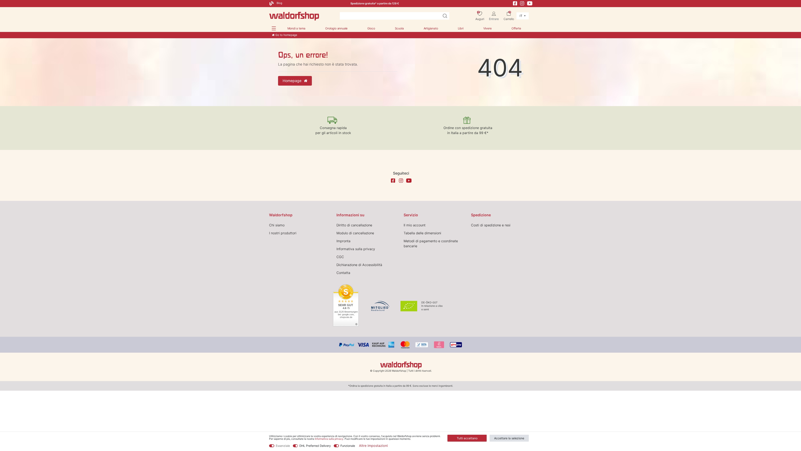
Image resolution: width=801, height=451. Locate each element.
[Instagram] (522, 3)
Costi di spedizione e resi (490, 225)
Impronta (343, 241)
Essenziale (283, 445)
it (521, 16)
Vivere (487, 28)
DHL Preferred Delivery (315, 445)
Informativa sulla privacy (355, 249)
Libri (460, 28)
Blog (279, 3)
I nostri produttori (282, 233)
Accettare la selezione (509, 438)
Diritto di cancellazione (354, 225)
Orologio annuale (336, 28)
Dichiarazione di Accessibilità (359, 265)
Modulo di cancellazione (355, 233)
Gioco (371, 28)
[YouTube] (530, 3)
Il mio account (415, 225)
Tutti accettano (467, 438)
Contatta (343, 273)
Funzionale (347, 445)
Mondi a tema (296, 28)
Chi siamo (277, 225)
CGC (340, 257)
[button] (273, 28)
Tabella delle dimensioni (422, 233)
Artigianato (431, 28)
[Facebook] (515, 3)
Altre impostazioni (373, 445)
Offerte (516, 28)
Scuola (399, 28)
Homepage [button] (292, 81)
